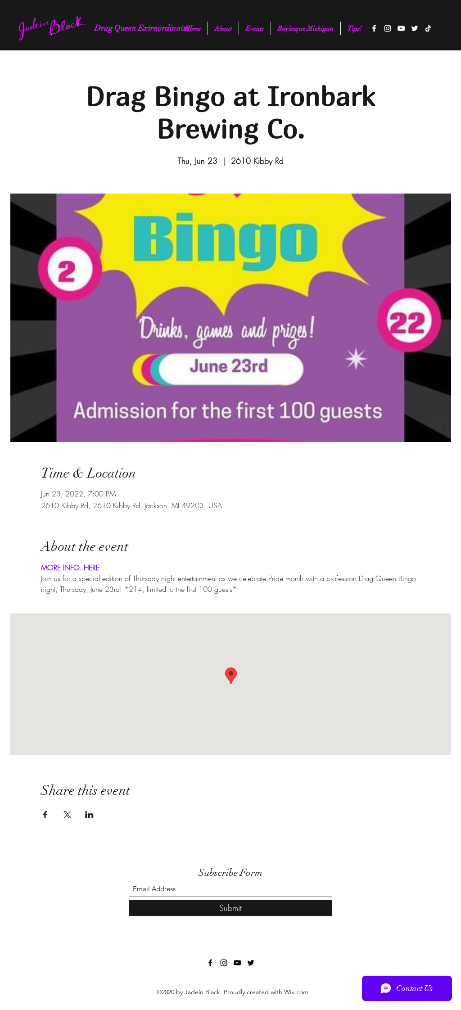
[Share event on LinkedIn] (89, 814)
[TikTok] (428, 28)
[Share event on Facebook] (45, 814)
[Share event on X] (67, 814)
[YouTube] (401, 28)
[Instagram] (387, 28)
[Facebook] (374, 28)
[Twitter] (414, 28)
